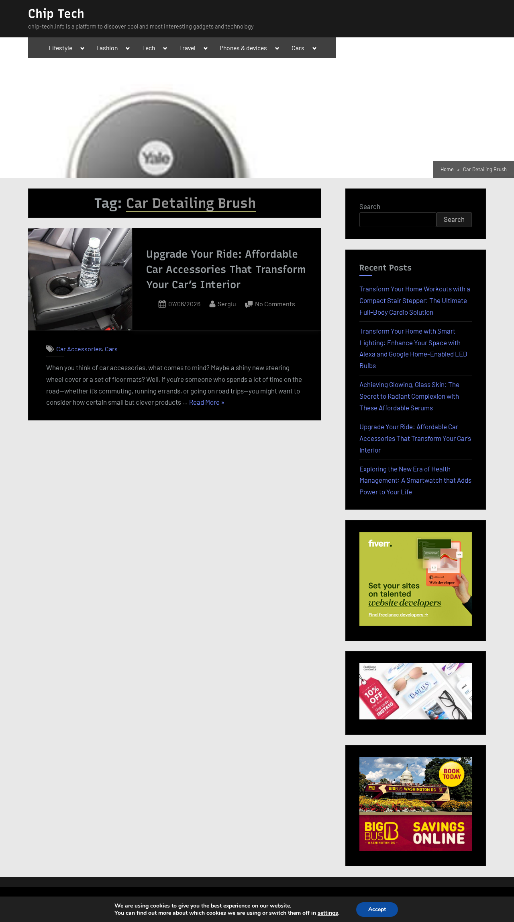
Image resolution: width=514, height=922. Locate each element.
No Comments (275, 304)
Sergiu (227, 303)
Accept (377, 909)
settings (328, 913)
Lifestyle (60, 47)
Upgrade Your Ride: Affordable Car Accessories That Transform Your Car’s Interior (226, 269)
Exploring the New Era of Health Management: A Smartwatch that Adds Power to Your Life (415, 480)
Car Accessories (79, 348)
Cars (298, 47)
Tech (148, 47)
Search (369, 206)
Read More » (206, 402)
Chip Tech (56, 13)
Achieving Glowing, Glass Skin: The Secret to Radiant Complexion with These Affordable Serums (409, 396)
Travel (187, 47)
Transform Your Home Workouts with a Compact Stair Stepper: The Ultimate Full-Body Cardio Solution (414, 300)
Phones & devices (243, 47)
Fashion (107, 47)
